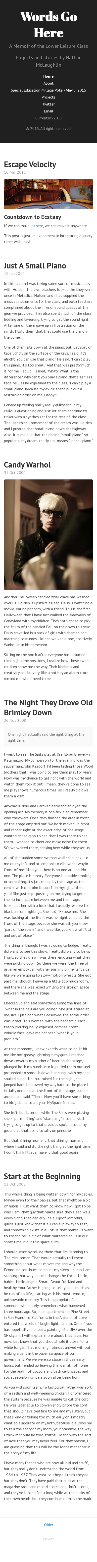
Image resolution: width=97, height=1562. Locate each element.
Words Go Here (48, 24)
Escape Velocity (30, 164)
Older (48, 1524)
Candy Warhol (27, 464)
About (49, 83)
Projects (48, 97)
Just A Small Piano (35, 265)
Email (48, 110)
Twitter (48, 104)
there (38, 225)
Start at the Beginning (42, 1176)
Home (48, 76)
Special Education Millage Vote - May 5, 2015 (48, 90)
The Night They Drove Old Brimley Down (48, 707)
